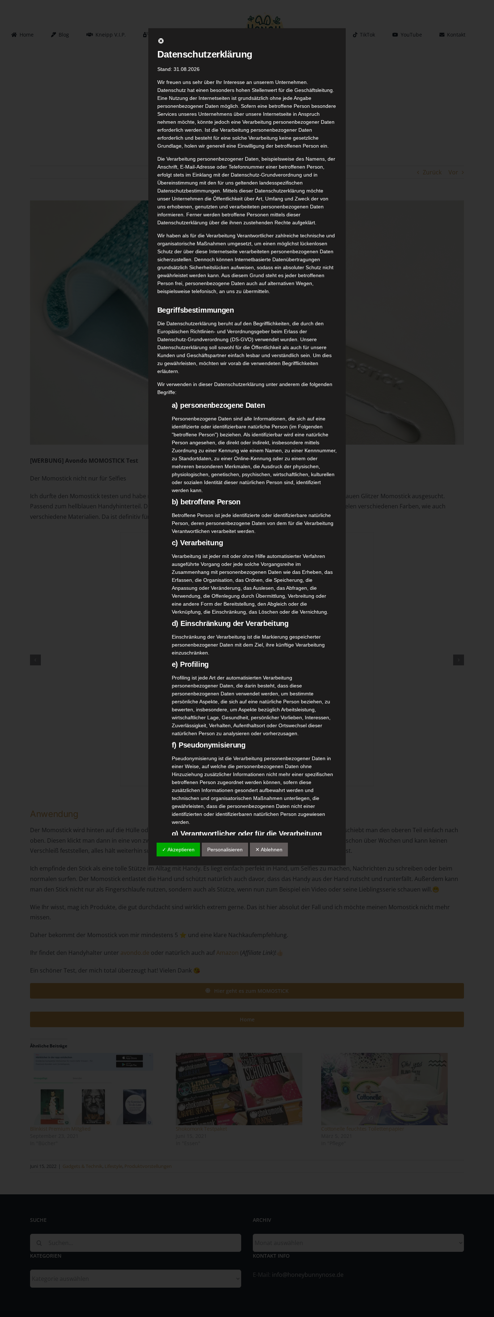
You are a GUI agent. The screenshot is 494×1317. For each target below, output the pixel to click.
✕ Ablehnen (268, 849)
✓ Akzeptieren (178, 849)
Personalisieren (225, 849)
